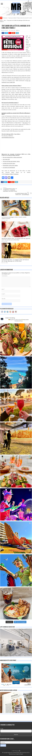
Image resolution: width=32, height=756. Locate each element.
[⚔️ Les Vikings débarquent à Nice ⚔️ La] (16, 438)
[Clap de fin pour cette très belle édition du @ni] (16, 504)
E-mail (3, 293)
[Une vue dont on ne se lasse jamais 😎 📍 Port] (16, 372)
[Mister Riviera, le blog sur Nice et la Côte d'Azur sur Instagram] (16, 312)
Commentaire (4, 275)
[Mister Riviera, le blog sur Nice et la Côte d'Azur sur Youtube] (13, 312)
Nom (3, 289)
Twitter (11, 174)
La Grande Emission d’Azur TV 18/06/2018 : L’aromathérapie (22, 193)
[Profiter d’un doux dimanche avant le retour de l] (16, 603)
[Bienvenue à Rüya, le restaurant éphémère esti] (16, 405)
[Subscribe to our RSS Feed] (10, 312)
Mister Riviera (5, 30)
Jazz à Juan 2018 (6, 159)
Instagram (16, 174)
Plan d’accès (25, 122)
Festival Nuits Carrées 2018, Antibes (10, 165)
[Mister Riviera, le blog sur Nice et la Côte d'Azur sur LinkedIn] (7, 312)
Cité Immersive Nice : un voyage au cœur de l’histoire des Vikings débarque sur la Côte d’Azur (15, 260)
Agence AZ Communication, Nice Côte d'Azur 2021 (18, 752)
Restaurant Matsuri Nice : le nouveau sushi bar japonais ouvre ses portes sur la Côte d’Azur (16, 239)
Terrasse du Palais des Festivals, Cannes (11, 161)
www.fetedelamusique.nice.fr (8, 137)
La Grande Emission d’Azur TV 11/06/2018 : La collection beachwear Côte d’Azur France (10, 189)
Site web (3, 298)
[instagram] (19, 751)
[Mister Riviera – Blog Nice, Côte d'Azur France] (16, 7)
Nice (5, 20)
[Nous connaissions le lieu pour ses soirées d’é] (16, 471)
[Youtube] (18, 751)
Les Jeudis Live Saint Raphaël (9, 167)
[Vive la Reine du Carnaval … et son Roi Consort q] (16, 570)
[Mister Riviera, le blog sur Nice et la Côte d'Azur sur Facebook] (2, 312)
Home (1, 20)
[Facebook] (12, 751)
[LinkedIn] (16, 751)
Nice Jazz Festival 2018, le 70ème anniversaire (12, 157)
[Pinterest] (15, 751)
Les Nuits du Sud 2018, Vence (9, 163)
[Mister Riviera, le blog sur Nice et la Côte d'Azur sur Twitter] (5, 312)
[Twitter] (13, 751)
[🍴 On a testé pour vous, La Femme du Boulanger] (16, 339)
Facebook (7, 174)
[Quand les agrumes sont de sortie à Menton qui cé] (16, 537)
